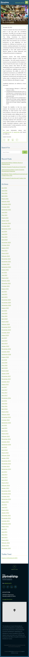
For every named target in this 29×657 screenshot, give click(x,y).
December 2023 (6, 242)
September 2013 (6, 469)
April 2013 (4, 480)
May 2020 (4, 316)
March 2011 (5, 540)
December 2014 (6, 439)
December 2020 (6, 300)
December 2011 (6, 515)
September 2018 (6, 354)
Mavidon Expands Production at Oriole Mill (14, 167)
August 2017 (5, 384)
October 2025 (6, 207)
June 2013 (4, 474)
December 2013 (6, 461)
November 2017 (6, 379)
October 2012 (6, 496)
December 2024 (6, 223)
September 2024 (6, 228)
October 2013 (6, 466)
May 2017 (4, 392)
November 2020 (6, 302)
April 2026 (4, 196)
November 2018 (6, 349)
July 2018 (4, 360)
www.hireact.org (7, 132)
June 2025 (4, 212)
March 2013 (5, 483)
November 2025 (6, 204)
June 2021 (4, 294)
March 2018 (5, 370)
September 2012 (6, 499)
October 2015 (6, 420)
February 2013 (6, 485)
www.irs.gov (17, 132)
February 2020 (6, 324)
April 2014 (4, 450)
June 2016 (4, 403)
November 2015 (6, 417)
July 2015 (4, 425)
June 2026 (4, 190)
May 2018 (4, 365)
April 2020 (4, 319)
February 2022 (6, 280)
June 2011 (4, 532)
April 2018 (4, 368)
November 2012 (6, 493)
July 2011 (4, 529)
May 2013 (4, 477)
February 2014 (6, 455)
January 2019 (5, 346)
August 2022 (5, 269)
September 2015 (6, 422)
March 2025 (5, 218)
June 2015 (4, 428)
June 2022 (4, 275)
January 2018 (5, 373)
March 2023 (5, 253)
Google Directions (7, 599)
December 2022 (6, 259)
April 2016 (4, 409)
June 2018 (4, 362)
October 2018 (6, 351)
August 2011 (5, 526)
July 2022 (4, 272)
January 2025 (5, 220)
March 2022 (5, 278)
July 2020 (4, 310)
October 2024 (6, 226)
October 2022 (6, 264)
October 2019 (6, 332)
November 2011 (6, 518)
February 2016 (6, 414)
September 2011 (6, 523)
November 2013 (6, 463)
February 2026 (6, 201)
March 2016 (5, 411)
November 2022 (6, 261)
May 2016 (4, 406)
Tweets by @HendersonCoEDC (10, 558)
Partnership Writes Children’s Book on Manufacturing (12, 163)
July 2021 (4, 291)
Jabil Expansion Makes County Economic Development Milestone (13, 170)
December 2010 (6, 548)
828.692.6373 (19, 2)
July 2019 (4, 338)
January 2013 (5, 488)
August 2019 (5, 335)
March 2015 (5, 433)
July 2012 (4, 504)
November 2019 (6, 330)
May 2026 (4, 193)
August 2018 (5, 357)
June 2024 (4, 234)
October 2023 (6, 245)
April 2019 (4, 343)
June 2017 (4, 390)
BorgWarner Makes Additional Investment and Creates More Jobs (14, 174)
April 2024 (4, 239)
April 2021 (4, 297)
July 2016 (4, 401)
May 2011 (4, 534)
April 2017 (4, 395)
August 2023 (5, 248)
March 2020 (5, 321)
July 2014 (4, 447)
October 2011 (6, 521)
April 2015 (4, 431)
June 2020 (4, 313)
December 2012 (6, 491)
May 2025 (4, 215)
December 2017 (6, 376)
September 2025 (6, 209)
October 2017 (6, 381)
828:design (11, 651)
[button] (14, 610)
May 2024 (4, 237)
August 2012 (5, 502)
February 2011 (6, 543)
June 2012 (4, 507)
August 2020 (5, 308)
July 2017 (4, 387)
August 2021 (5, 289)
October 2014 (6, 442)
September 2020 (6, 305)
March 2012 (5, 510)
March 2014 (5, 452)
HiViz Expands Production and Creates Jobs (14, 178)
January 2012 (5, 512)
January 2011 (5, 545)
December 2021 (6, 283)
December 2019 (6, 327)
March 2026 (5, 198)
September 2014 (6, 444)
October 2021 (6, 286)
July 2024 (4, 231)
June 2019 (4, 340)
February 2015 (6, 436)
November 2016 (6, 398)
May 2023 (4, 250)
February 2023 (6, 256)
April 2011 (4, 537)
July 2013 (4, 472)
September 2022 (6, 267)
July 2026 (4, 188)
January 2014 (5, 458)
